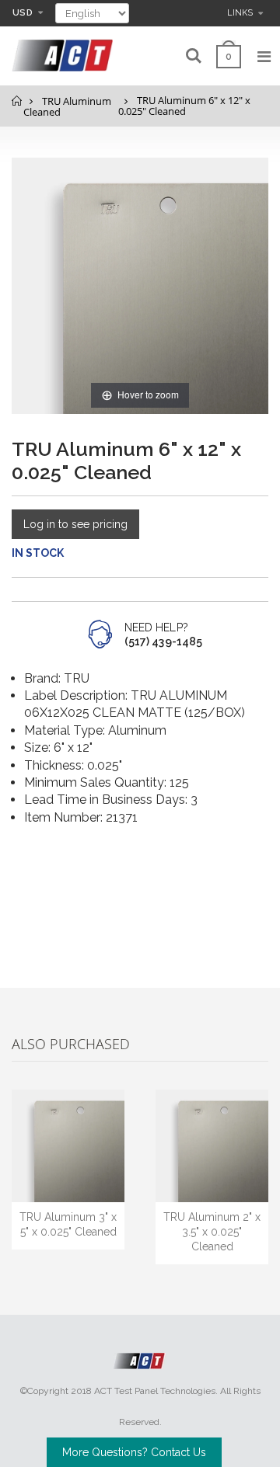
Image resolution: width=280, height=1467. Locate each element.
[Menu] (264, 56)
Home (17, 101)
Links (240, 13)
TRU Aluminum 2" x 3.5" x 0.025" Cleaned (212, 1232)
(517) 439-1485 (163, 641)
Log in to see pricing (75, 524)
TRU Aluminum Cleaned (67, 107)
